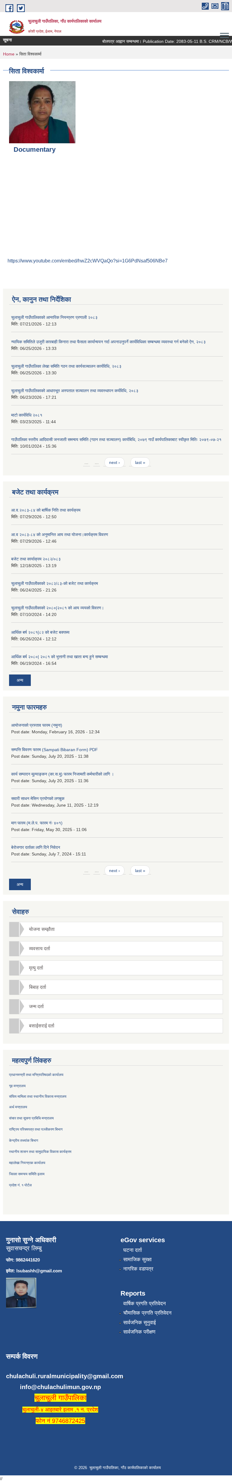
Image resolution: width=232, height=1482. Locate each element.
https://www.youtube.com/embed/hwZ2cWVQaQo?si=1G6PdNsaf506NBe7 (88, 260)
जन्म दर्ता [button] (36, 1006)
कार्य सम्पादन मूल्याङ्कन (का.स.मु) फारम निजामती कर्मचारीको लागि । (62, 774)
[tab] (116, 929)
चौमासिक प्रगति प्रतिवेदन (147, 1313)
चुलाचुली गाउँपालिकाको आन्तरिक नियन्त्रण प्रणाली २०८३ (54, 317)
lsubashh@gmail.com (39, 1270)
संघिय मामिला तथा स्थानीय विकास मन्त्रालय (37, 1096)
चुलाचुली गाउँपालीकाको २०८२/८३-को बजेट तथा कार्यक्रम (54, 583)
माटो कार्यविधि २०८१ (26, 415)
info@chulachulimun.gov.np (60, 1387)
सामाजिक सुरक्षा (137, 1259)
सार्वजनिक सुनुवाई (139, 1322)
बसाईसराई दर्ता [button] (41, 1025)
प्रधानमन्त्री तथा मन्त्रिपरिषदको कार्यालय (36, 1075)
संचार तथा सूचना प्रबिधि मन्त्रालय (31, 1118)
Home (8, 54)
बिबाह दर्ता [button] (37, 987)
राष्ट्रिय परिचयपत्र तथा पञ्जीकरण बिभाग (36, 1129)
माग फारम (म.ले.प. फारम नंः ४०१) (37, 822)
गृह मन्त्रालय (17, 1086)
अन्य (20, 680)
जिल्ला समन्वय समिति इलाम (26, 1174)
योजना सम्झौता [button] (42, 929)
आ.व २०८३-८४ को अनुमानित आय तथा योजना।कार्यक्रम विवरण (59, 534)
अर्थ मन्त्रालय (18, 1107)
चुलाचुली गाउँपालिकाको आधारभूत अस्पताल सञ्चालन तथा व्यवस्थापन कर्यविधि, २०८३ (74, 390)
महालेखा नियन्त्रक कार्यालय (27, 1163)
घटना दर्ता (132, 1250)
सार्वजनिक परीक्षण (139, 1332)
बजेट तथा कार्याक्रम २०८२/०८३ (36, 559)
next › (114, 462)
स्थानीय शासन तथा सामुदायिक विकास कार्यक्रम (40, 1152)
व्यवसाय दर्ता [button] (39, 948)
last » (140, 462)
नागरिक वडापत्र (138, 1269)
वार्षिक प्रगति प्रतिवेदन (144, 1303)
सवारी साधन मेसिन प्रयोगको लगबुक (37, 798)
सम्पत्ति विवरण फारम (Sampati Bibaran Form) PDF (54, 749)
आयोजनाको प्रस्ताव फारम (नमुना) (36, 725)
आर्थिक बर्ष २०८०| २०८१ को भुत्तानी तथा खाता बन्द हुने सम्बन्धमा (59, 656)
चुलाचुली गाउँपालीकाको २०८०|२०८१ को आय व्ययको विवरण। (57, 607)
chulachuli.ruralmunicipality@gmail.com (64, 1376)
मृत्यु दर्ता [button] (36, 967)
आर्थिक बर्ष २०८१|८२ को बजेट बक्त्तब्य (40, 632)
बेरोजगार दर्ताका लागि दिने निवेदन (35, 847)
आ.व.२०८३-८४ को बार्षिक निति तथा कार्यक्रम (45, 510)
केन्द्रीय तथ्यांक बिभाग (23, 1140)
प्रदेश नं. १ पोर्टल (20, 1185)
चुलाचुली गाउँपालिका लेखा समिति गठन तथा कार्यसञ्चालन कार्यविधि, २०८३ (66, 366)
